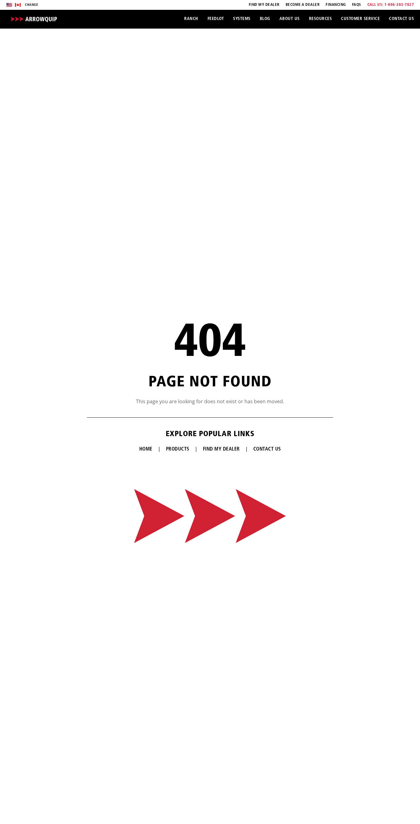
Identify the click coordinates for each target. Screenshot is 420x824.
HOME (146, 449)
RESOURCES (320, 19)
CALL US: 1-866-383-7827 (390, 5)
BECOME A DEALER (303, 5)
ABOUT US (289, 19)
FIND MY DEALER (264, 5)
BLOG (265, 19)
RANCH (191, 19)
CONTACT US (401, 19)
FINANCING (336, 5)
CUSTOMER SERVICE (360, 19)
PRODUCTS (177, 449)
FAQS (356, 5)
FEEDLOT (216, 19)
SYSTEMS (242, 19)
